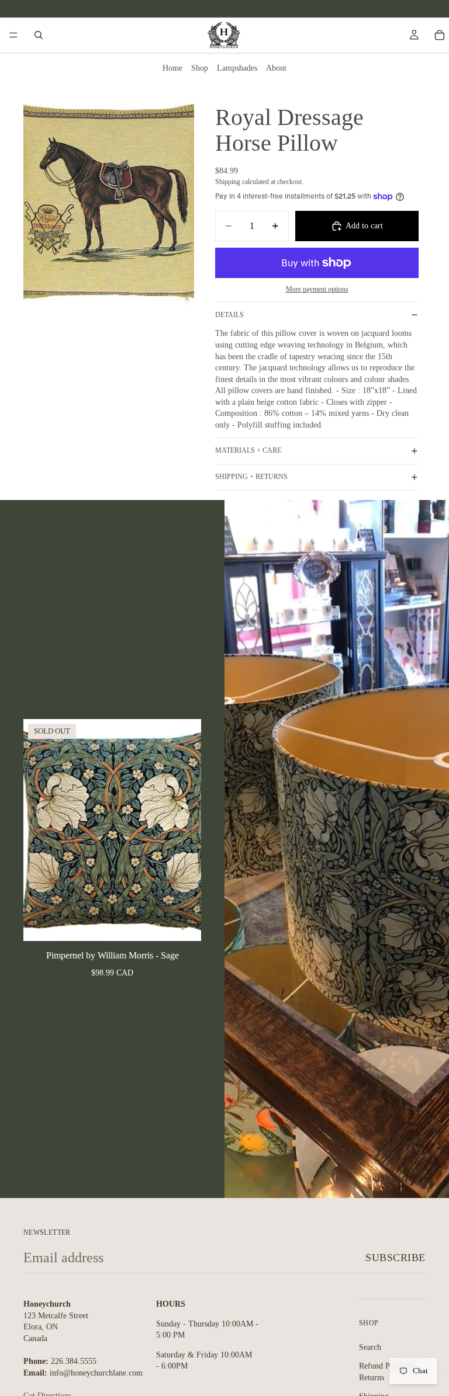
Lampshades (237, 68)
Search (370, 1346)
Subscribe (395, 1257)
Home (172, 68)
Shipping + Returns (251, 477)
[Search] (38, 35)
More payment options (317, 289)
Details (229, 315)
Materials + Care (248, 450)
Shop (199, 68)
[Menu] (13, 35)
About (276, 68)
